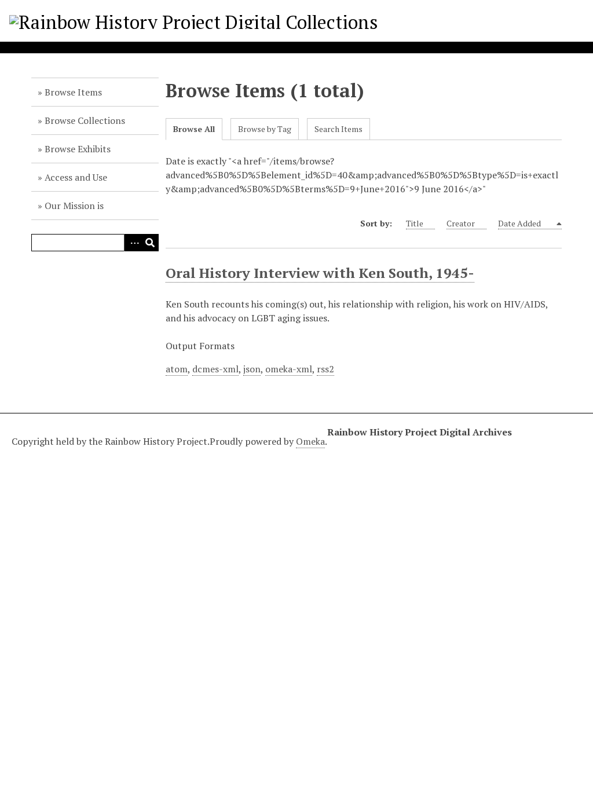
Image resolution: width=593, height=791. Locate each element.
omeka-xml (288, 368)
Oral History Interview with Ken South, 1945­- (320, 272)
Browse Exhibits (78, 148)
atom (177, 368)
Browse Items (73, 92)
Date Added (520, 223)
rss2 (325, 368)
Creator (460, 223)
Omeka (310, 441)
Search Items (338, 128)
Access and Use (76, 177)
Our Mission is (74, 205)
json (252, 368)
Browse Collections (85, 120)
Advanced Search (132, 242)
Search (150, 242)
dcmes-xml (215, 368)
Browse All (194, 128)
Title (414, 223)
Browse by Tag (264, 128)
